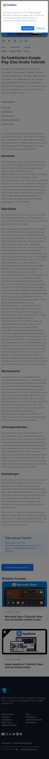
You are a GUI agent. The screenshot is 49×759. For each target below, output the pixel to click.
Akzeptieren (28, 28)
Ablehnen (41, 28)
